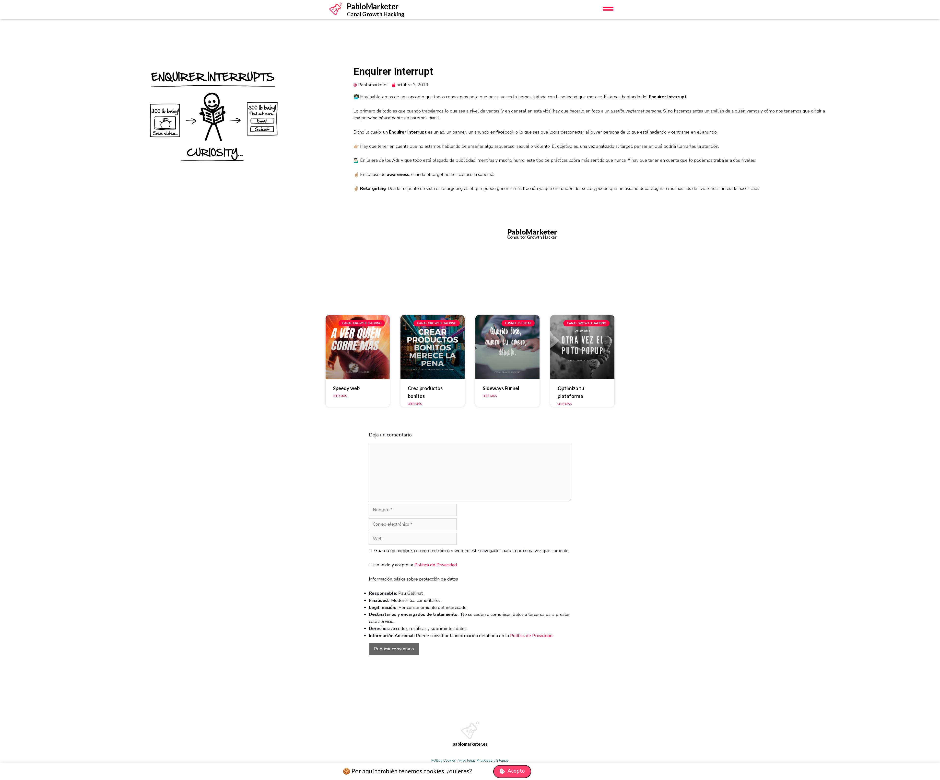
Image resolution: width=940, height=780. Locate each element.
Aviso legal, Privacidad (475, 760)
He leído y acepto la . (415, 565)
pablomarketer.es (470, 744)
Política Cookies (443, 760)
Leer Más (340, 396)
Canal (375, 14)
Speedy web (346, 388)
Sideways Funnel (501, 388)
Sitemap (502, 760)
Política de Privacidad (435, 565)
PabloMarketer (373, 6)
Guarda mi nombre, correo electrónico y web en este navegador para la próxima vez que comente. (471, 551)
